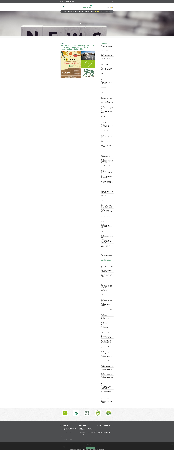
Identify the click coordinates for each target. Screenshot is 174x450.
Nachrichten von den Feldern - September (106, 304)
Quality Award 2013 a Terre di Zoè (106, 398)
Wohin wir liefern (81, 431)
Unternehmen (64, 11)
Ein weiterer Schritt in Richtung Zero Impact (107, 72)
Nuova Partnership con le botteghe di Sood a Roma (107, 300)
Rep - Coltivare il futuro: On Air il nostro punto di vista (106, 49)
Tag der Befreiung (104, 233)
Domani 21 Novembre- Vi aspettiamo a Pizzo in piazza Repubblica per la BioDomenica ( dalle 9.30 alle (107, 259)
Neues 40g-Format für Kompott (106, 252)
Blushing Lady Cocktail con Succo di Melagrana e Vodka (107, 352)
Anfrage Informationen (69, 1)
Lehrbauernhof (87, 11)
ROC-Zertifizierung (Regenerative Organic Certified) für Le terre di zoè (107, 101)
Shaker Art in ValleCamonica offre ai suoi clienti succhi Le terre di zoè (107, 185)
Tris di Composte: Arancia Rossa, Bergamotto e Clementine (106, 293)
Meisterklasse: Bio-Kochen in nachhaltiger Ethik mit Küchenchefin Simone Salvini (107, 241)
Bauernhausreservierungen (92, 431)
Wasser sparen (103, 195)
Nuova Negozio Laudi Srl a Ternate (106, 255)
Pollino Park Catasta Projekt (106, 329)
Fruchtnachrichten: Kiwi (105, 315)
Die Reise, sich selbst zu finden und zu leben (107, 149)
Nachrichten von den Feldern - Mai (106, 369)
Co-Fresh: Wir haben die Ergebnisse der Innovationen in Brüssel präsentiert (107, 137)
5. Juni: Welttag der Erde (105, 188)
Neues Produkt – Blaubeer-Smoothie (107, 98)
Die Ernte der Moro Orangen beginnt (107, 383)
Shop (107, 11)
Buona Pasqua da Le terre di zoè (106, 202)
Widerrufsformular (82, 432)
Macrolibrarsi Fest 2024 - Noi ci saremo (106, 94)
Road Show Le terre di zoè (105, 52)
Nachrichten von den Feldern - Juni (106, 356)
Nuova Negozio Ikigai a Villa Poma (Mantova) (106, 249)
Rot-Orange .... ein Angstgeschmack (107, 165)
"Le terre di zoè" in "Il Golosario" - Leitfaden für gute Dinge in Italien (106, 359)
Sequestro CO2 (103, 371)
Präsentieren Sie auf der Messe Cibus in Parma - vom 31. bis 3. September (107, 312)
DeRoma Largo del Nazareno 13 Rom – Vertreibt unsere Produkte (107, 64)
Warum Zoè (70, 11)
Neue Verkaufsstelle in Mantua (106, 141)
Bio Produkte (75, 11)
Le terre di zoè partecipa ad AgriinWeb (105, 380)
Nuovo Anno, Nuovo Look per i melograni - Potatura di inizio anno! (107, 210)
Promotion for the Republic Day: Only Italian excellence (107, 191)
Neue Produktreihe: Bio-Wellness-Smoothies (106, 119)
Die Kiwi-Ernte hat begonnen (106, 391)
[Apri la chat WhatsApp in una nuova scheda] (62, 1)
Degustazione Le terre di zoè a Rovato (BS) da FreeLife (106, 279)
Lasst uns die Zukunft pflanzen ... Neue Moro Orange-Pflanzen (107, 125)
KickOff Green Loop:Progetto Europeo (106, 219)
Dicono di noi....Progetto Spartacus (107, 46)
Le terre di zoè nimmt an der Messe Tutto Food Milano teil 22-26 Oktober (106, 275)
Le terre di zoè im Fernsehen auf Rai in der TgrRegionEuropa (107, 129)
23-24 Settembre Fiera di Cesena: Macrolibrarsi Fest (106, 176)
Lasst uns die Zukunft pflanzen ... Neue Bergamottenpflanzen (107, 167)
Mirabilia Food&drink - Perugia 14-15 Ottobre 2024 (107, 82)
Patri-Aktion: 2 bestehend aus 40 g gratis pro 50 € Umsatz (106, 245)
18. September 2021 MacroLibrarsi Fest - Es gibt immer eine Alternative (107, 296)
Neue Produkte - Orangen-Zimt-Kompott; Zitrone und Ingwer (106, 68)
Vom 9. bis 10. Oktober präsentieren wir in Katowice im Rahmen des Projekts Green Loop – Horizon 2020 (107, 90)
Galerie (92, 11)
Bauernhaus (81, 11)
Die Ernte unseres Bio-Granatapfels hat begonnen (107, 86)
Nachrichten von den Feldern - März (107, 377)
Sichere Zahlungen (82, 434)
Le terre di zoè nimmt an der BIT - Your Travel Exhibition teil (106, 362)
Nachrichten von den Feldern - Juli (106, 349)
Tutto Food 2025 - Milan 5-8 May (106, 55)
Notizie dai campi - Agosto (105, 327)
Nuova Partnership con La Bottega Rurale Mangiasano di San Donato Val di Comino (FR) (107, 286)
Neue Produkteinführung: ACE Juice (107, 122)
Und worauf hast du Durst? (105, 318)
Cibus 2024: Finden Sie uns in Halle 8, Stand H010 (107, 115)
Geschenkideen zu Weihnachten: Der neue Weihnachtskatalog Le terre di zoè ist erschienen (107, 161)
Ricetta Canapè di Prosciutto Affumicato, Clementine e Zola (106, 336)
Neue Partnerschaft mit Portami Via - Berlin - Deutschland (107, 236)
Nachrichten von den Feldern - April (107, 374)
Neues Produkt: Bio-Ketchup (105, 282)
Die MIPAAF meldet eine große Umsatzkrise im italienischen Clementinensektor (106, 387)
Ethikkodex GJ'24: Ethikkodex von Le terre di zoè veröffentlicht (107, 152)
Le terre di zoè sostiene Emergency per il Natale (106, 76)
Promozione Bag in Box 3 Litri (106, 222)
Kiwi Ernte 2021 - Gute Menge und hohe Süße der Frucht (106, 263)
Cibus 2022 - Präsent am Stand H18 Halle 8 (107, 230)
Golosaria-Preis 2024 (104, 79)
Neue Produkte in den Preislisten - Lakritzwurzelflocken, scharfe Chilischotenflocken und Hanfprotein (107, 181)
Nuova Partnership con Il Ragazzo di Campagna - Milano (107, 270)
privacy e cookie (107, 435)
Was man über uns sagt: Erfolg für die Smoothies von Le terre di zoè (107, 107)
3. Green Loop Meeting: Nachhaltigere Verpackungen (106, 133)
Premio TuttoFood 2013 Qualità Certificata (106, 401)
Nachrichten (97, 11)
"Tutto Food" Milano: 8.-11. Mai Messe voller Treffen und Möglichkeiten (106, 198)
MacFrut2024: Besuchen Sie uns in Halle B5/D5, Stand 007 (106, 111)
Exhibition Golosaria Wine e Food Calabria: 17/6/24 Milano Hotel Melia (112, 104)
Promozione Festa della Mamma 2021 (107, 366)
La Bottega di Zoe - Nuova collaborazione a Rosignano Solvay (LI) (107, 346)
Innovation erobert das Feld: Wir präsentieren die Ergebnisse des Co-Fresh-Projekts (107, 145)
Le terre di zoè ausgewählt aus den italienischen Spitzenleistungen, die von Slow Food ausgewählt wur (107, 341)
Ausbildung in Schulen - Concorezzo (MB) (107, 61)
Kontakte (102, 11)
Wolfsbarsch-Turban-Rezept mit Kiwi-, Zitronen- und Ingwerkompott (107, 332)
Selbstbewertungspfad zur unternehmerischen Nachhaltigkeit (106, 156)
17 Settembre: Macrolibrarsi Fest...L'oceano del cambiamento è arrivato (106, 226)
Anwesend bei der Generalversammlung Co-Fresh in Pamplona (106, 172)
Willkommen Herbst (104, 290)
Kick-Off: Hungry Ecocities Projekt (106, 58)
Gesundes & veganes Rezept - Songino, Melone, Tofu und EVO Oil (107, 323)
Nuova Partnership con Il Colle (106, 320)
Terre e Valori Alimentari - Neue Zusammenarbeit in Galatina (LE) (106, 308)
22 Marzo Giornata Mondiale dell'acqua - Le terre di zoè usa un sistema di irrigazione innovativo (106, 206)
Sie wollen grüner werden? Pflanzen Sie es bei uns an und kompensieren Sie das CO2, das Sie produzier (107, 215)
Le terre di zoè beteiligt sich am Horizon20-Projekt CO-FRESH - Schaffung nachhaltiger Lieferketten (107, 394)
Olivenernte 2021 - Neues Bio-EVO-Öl (107, 266)
